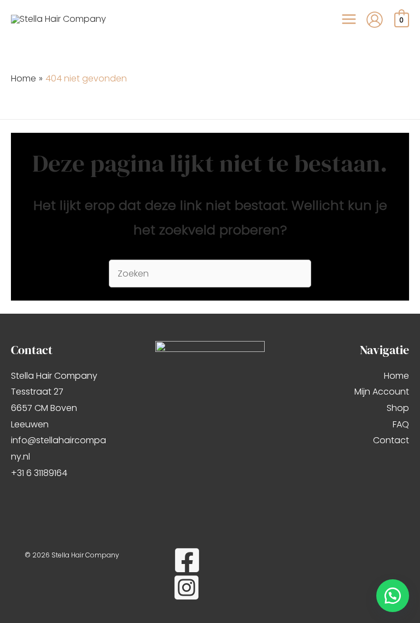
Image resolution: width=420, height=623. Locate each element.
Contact (391, 440)
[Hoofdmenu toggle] (349, 19)
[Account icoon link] (374, 19)
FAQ (401, 424)
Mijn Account (381, 391)
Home (396, 375)
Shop (398, 408)
